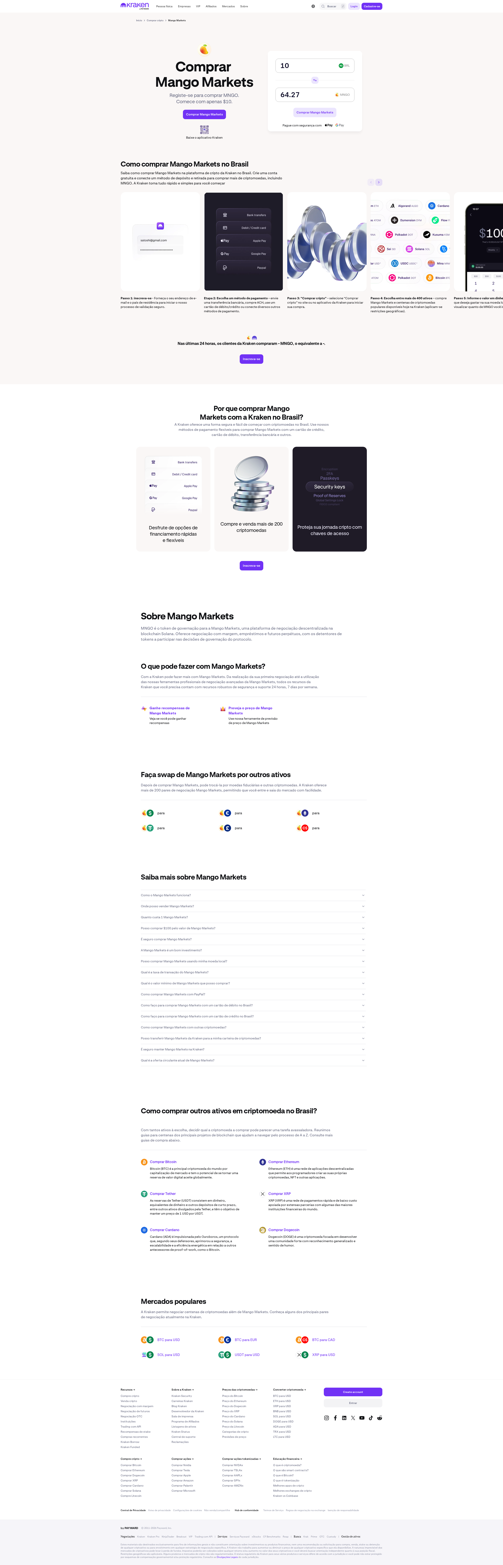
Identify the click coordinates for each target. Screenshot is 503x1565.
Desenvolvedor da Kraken (188, 1411)
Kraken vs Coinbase (285, 1496)
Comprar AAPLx (232, 1475)
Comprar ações (183, 1459)
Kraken (141, 1536)
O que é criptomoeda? (287, 1465)
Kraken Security (182, 1396)
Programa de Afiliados (185, 1421)
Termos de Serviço (273, 1510)
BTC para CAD (323, 1339)
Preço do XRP (230, 1411)
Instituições (128, 1421)
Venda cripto (129, 1401)
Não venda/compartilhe (217, 1510)
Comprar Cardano (164, 1230)
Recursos (128, 1389)
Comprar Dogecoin (283, 1230)
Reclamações (180, 1442)
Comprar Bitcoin (163, 1162)
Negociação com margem (137, 1406)
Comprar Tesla (181, 1470)
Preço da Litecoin (233, 1426)
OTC (321, 1536)
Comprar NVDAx (232, 1465)
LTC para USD (281, 1437)
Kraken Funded (130, 1447)
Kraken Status (181, 1431)
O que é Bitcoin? (283, 1475)
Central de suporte (184, 1437)
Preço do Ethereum (234, 1401)
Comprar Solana (131, 1490)
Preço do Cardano (233, 1416)
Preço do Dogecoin (234, 1406)
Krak (305, 1536)
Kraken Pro (153, 1536)
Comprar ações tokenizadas (241, 1459)
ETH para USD (282, 1401)
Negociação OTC (131, 1416)
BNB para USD (282, 1411)
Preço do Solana (232, 1421)
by (129, 1528)
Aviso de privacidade (159, 1510)
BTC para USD (168, 1339)
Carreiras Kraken (182, 1401)
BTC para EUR (246, 1339)
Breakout (181, 1536)
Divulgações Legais (227, 1557)
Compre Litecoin (131, 1496)
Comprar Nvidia (181, 1465)
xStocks (256, 1536)
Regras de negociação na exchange (305, 1510)
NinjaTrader (168, 1536)
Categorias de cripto (235, 1431)
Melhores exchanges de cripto (292, 1490)
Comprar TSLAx (232, 1470)
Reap (285, 1536)
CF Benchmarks (271, 1536)
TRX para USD (282, 1431)
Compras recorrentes (134, 1437)
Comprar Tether (163, 1194)
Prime (314, 1536)
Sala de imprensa (182, 1416)
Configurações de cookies (187, 1510)
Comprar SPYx (231, 1480)
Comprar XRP (279, 1194)
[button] (164, 6)
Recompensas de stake (136, 1431)
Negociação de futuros (135, 1411)
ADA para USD (282, 1426)
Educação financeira (287, 1459)
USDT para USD (247, 1354)
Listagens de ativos (184, 1426)
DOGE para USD (283, 1421)
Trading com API (131, 1426)
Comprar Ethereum (283, 1162)
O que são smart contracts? (290, 1470)
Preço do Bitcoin (232, 1396)
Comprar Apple (181, 1475)
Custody (331, 1536)
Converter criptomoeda (289, 1389)
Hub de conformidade (247, 1510)
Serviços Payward (239, 1536)
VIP (190, 1536)
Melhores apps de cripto (288, 1485)
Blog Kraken (179, 1406)
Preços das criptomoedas (239, 1389)
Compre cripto (130, 1396)
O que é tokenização (286, 1480)
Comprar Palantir (182, 1485)
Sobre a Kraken (183, 1389)
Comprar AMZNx (232, 1485)
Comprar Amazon (183, 1480)
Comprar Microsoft (184, 1490)
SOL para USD (168, 1354)
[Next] (378, 182)
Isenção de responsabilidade (343, 1510)
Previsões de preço (234, 1437)
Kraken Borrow (130, 1442)
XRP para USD (323, 1354)
